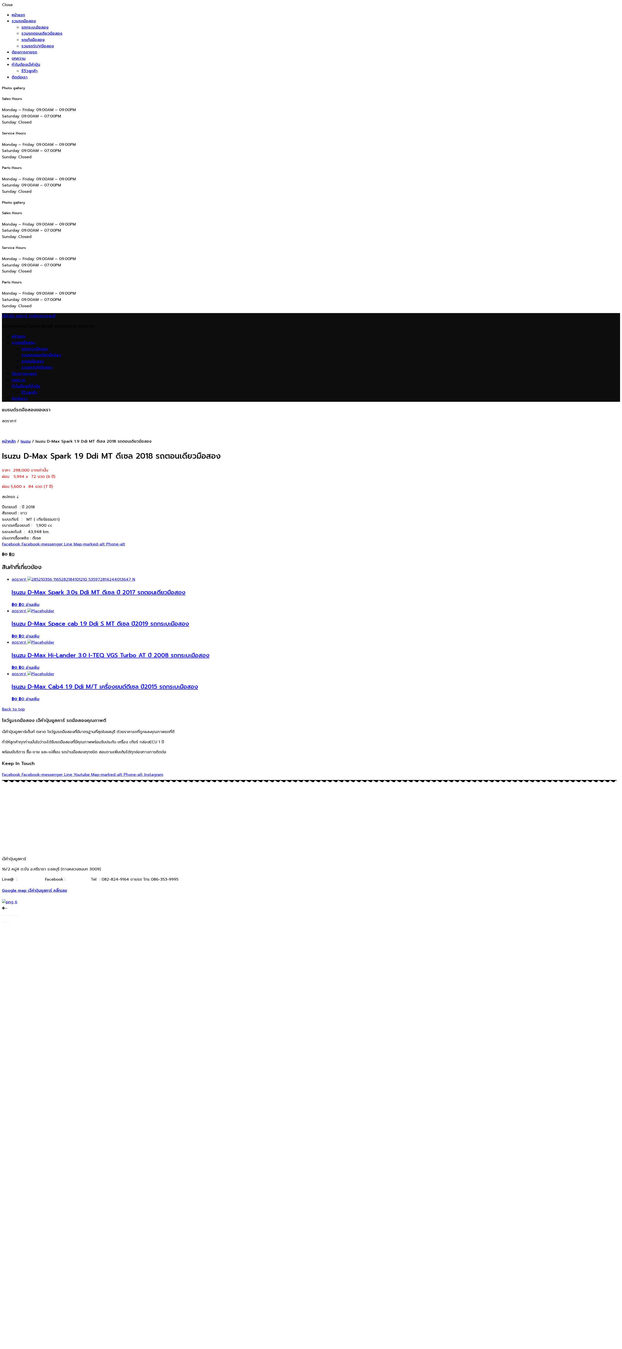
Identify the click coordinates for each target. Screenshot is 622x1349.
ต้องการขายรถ (24, 52)
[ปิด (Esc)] (3, 915)
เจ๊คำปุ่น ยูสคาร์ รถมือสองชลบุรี (29, 316)
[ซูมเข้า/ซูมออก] (16, 915)
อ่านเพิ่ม (32, 605)
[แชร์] (7, 915)
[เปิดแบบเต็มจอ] (12, 915)
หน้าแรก (18, 15)
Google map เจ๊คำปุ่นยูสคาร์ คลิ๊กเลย (34, 890)
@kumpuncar (31, 879)
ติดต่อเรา (19, 77)
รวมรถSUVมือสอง (37, 46)
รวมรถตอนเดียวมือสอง (41, 33)
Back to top (13, 709)
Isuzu (26, 441)
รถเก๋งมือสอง (33, 40)
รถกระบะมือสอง (35, 27)
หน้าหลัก (9, 441)
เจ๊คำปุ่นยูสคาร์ (77, 879)
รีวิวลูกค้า (29, 71)
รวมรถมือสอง (24, 21)
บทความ (19, 58)
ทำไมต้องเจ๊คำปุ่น (26, 65)
